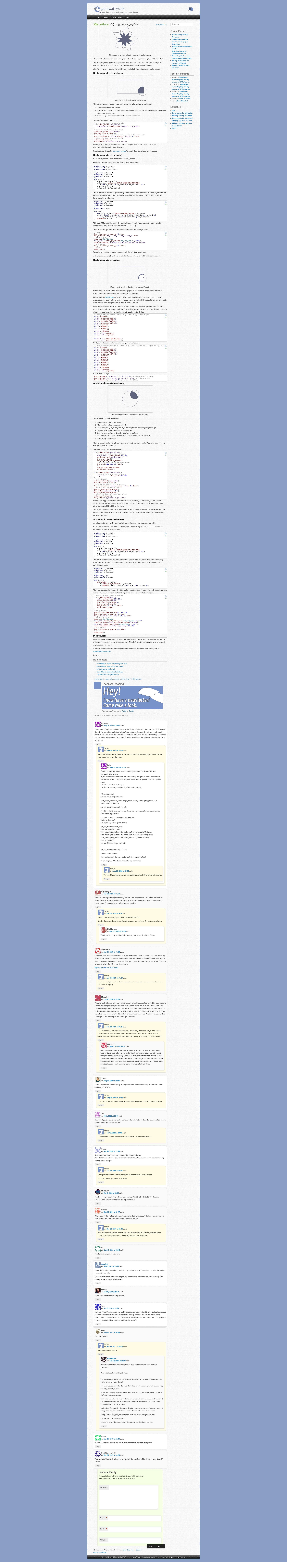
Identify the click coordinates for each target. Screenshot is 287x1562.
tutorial (123, 679)
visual (127, 679)
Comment (104, 1487)
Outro (174, 128)
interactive (117, 679)
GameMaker (99, 679)
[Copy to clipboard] (165, 123)
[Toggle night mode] (190, 9)
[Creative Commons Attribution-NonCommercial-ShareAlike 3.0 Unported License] (175, 1557)
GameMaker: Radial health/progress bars (112, 663)
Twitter (124, 711)
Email (103, 1529)
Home (98, 17)
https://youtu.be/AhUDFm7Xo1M (106, 967)
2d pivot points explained (106, 669)
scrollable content (119, 151)
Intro (173, 110)
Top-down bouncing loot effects (108, 674)
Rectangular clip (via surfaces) (183, 113)
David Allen (111, 1358)
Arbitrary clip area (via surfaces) (108, 383)
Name (103, 1518)
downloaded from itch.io (102, 651)
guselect (104, 1264)
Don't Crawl (109, 297)
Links (127, 17)
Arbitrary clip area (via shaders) (108, 519)
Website (103, 1540)
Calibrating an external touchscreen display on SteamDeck (180, 41)
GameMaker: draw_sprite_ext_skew (110, 666)
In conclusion (99, 635)
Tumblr (131, 711)
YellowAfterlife (109, 9)
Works (105, 17)
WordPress (136, 1557)
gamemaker (109, 679)
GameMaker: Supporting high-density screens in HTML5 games (181, 79)
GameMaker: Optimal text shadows (110, 672)
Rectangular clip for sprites (106, 259)
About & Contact (116, 17)
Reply (98, 744)
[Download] (165, 126)
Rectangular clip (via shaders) (107, 155)
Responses (137, 679)
